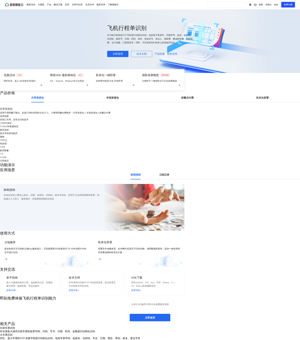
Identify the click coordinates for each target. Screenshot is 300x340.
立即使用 (118, 54)
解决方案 (58, 4)
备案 (261, 4)
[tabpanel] (150, 134)
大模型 (41, 4)
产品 (49, 4)
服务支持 (101, 4)
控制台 (268, 4)
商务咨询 (172, 54)
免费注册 (288, 4)
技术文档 (142, 54)
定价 (67, 4)
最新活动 (31, 4)
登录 (276, 5)
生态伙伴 (89, 4)
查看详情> (11, 290)
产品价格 (160, 54)
